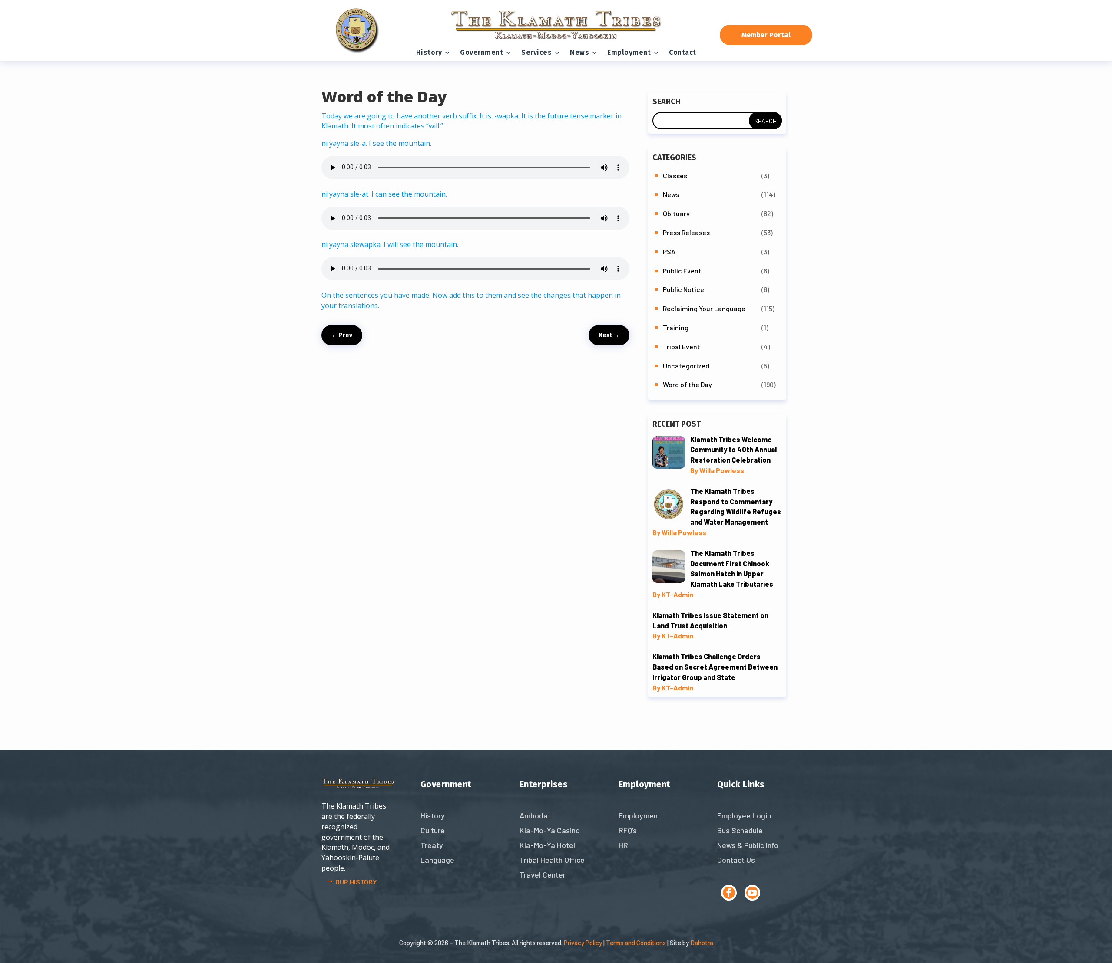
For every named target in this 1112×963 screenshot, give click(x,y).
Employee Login (744, 815)
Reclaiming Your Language (704, 308)
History (429, 52)
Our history (356, 882)
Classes (675, 175)
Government (481, 52)
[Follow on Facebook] (729, 893)
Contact (682, 52)
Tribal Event (681, 346)
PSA (669, 251)
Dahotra (701, 943)
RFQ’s (628, 830)
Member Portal (766, 35)
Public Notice (683, 289)
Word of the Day (687, 384)
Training (675, 327)
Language (437, 859)
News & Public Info (747, 845)
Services (536, 52)
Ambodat (535, 815)
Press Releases (686, 232)
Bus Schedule (740, 830)
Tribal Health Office (552, 859)
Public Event (682, 270)
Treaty (431, 845)
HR (623, 845)
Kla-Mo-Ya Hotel (547, 845)
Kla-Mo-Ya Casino (550, 830)
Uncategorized (686, 366)
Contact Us (736, 859)
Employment (629, 52)
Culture (432, 830)
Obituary (676, 213)
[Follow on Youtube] (752, 893)
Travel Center (543, 874)
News (579, 52)
